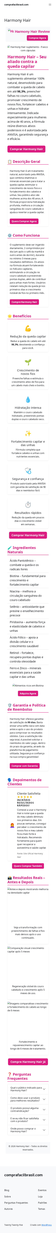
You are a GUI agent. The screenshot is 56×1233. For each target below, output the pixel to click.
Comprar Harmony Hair (26, 149)
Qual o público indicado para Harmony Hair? (26, 1089)
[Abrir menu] (50, 4)
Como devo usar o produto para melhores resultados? (25, 1099)
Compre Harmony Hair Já (28, 1062)
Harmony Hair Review (32, 31)
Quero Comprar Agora (24, 221)
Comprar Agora (37, 37)
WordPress (46, 1225)
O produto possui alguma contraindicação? (24, 1109)
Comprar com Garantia (25, 765)
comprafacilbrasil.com (16, 4)
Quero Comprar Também (28, 866)
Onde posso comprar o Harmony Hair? (23, 1130)
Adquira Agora (28, 693)
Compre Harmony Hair (24, 302)
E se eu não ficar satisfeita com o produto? (24, 1120)
